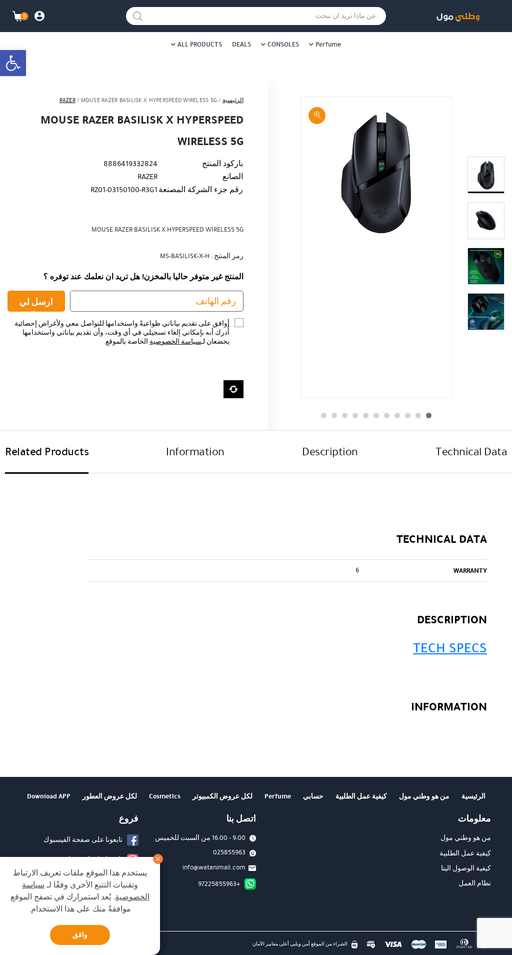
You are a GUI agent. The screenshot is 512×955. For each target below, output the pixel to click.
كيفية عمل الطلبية (361, 796)
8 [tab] (355, 415)
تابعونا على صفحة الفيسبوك (83, 840)
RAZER (68, 100)
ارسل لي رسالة (36, 303)
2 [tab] (418, 415)
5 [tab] (387, 415)
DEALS (241, 45)
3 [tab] (407, 415)
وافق (80, 934)
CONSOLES (283, 45)
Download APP (48, 796)
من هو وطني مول (424, 796)
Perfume (328, 45)
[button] (13, 63)
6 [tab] (376, 415)
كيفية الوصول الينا (466, 868)
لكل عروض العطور (109, 796)
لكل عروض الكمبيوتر (222, 796)
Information (195, 451)
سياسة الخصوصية (175, 342)
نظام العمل (474, 883)
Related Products (46, 451)
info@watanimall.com (214, 867)
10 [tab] (334, 415)
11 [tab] (323, 415)
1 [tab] (429, 415)
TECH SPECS (450, 648)
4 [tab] (397, 415)
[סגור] (158, 859)
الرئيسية (233, 100)
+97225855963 (219, 884)
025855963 (229, 852)
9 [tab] (345, 415)
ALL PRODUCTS (200, 45)
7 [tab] (365, 415)
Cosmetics (164, 796)
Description (330, 451)
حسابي (313, 796)
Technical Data (471, 451)
